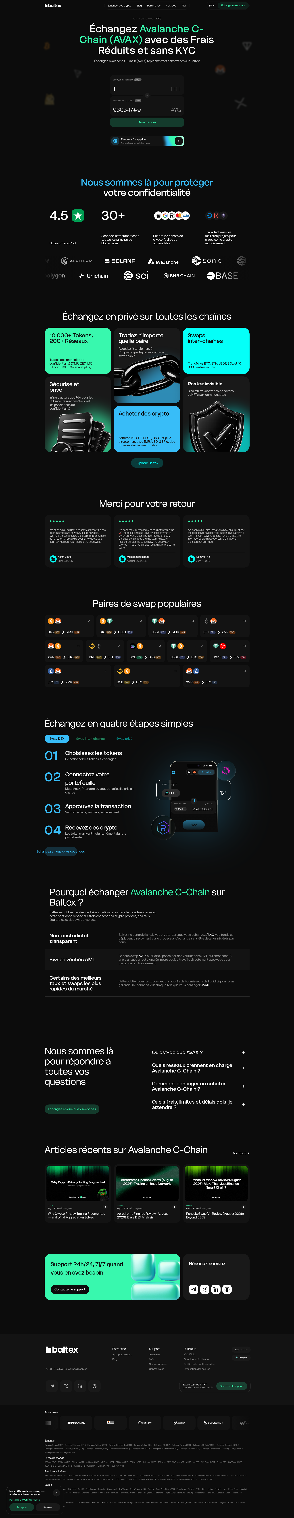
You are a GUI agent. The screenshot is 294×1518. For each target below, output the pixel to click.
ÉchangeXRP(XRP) (162, 1445)
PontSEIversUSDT (221, 1476)
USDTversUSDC (235, 1462)
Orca (102, 1493)
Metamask (140, 1502)
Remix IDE (211, 1493)
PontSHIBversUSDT (109, 1476)
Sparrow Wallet (211, 1502)
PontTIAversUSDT (239, 1476)
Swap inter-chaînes (90, 739)
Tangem (222, 1502)
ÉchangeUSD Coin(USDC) (204, 1445)
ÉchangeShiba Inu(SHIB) (120, 1449)
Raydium (181, 1493)
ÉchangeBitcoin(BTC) (54, 1445)
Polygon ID (148, 1493)
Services (171, 5)
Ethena (191, 1489)
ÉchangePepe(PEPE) (141, 1449)
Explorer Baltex (147, 463)
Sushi (228, 1493)
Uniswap (190, 1493)
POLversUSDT (149, 1462)
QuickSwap (171, 1493)
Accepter (22, 1507)
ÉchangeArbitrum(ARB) (190, 1449)
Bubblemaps (91, 1489)
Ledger (130, 1502)
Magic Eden (233, 1489)
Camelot (101, 1489)
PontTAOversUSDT (204, 1479)
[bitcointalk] (94, 1386)
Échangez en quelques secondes (61, 851)
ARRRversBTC (192, 1462)
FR (210, 5)
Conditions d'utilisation (197, 1359)
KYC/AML (189, 1354)
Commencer (147, 122)
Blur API (81, 1489)
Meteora (67, 1493)
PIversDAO (221, 1462)
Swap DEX (57, 739)
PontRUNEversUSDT (90, 1479)
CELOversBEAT (208, 1462)
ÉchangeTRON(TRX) (75, 1449)
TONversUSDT (164, 1462)
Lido (225, 1489)
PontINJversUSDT (148, 1476)
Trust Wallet (240, 1502)
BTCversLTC (76, 1466)
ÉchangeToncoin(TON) (181, 1445)
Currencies (147, 18)
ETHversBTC (136, 1462)
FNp (175, 89)
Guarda (113, 1502)
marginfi (243, 1489)
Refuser (48, 1507)
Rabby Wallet (186, 1502)
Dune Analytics (162, 1489)
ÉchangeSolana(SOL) (143, 1445)
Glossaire (154, 1354)
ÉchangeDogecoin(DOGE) (228, 1445)
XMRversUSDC (92, 1462)
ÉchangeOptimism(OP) (211, 1449)
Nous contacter (158, 1364)
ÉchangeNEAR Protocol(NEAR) (165, 1449)
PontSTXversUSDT (166, 1476)
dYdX (172, 1489)
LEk (176, 110)
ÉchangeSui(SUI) (52, 1452)
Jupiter (210, 1489)
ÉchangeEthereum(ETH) (75, 1445)
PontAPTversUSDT (184, 1476)
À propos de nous (122, 1354)
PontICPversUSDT (53, 1479)
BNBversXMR (122, 1462)
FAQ (151, 1359)
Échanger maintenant (233, 5)
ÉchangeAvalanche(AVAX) (97, 1449)
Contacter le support (69, 1289)
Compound (112, 1489)
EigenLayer (181, 1489)
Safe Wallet (198, 1502)
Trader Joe (237, 1493)
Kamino (218, 1489)
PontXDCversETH (90, 1476)
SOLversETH (63, 1466)
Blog (139, 5)
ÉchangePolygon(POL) (233, 1449)
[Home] (74, 6)
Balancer (72, 1489)
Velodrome (200, 1493)
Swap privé (124, 739)
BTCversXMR (50, 1462)
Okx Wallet (164, 1502)
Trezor (230, 1502)
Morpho (76, 1493)
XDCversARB (178, 1462)
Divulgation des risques (197, 1369)
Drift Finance (149, 1489)
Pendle (139, 1493)
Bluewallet (70, 1502)
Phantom (175, 1502)
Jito (203, 1489)
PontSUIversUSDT (203, 1476)
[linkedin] (80, 1386)
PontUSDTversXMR (53, 1476)
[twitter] (66, 1386)
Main (135, 18)
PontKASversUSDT (71, 1479)
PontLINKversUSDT (166, 1479)
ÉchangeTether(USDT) (97, 1445)
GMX (198, 1489)
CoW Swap (123, 1489)
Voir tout (239, 1153)
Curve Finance (136, 1489)
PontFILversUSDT (129, 1479)
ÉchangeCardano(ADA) (55, 1449)
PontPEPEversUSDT (110, 1479)
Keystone (122, 1502)
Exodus (105, 1502)
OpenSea (94, 1493)
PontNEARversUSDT (129, 1476)
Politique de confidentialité (24, 1499)
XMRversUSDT (107, 1462)
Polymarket (159, 1493)
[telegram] (52, 1386)
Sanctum (220, 1493)
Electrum (96, 1502)
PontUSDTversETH (72, 1476)
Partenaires (154, 5)
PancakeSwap (112, 1493)
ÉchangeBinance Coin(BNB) (120, 1445)
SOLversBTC (50, 1466)
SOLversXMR (78, 1462)
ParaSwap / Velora (127, 1493)
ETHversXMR (64, 1462)
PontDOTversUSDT (147, 1479)
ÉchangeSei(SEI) (67, 1452)
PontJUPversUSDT (185, 1479)
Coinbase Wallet (83, 1502)
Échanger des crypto (119, 5)
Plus (184, 5)
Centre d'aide (156, 1369)
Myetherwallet (152, 1502)
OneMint (85, 1493)
